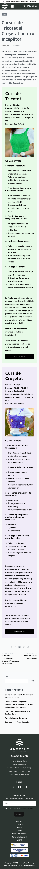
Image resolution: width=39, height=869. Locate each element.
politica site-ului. (27, 809)
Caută (7, 676)
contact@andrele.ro (19, 761)
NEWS (4, 14)
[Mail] (28, 647)
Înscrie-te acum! (20, 357)
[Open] (12, 6)
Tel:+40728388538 (19, 764)
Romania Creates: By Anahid (16, 718)
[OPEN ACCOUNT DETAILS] (36, 6)
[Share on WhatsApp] (24, 647)
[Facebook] (19, 787)
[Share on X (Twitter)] (19, 647)
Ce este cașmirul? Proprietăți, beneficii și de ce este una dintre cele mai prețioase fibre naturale (18, 704)
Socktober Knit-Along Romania (17, 722)
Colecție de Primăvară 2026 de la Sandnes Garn (17, 712)
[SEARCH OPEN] (24, 6)
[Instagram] (13, 787)
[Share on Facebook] (11, 647)
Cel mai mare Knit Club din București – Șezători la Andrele (19, 696)
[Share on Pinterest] (15, 647)
